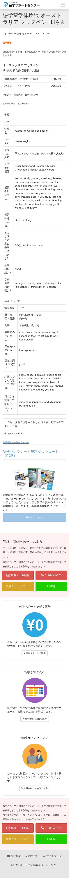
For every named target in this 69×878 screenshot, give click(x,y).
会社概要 (16, 855)
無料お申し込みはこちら (35, 788)
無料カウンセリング (17, 586)
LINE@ (51, 586)
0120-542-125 (53, 575)
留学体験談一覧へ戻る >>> (16, 442)
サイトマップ (54, 855)
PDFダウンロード (34, 517)
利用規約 (33, 855)
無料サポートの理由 (35, 653)
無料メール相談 (20, 575)
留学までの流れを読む (35, 719)
